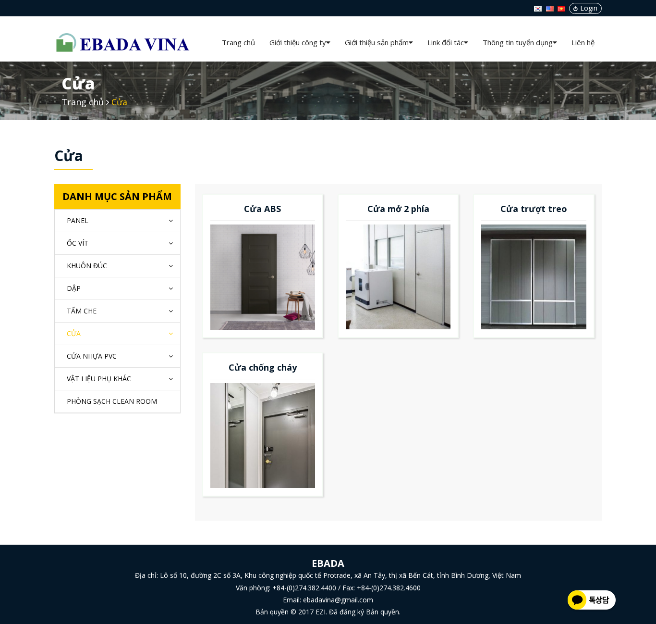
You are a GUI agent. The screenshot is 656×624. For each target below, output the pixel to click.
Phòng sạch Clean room (112, 401)
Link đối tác (445, 42)
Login (588, 7)
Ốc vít (77, 243)
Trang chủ (238, 42)
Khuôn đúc (87, 265)
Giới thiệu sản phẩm (377, 42)
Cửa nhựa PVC (92, 356)
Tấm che (82, 310)
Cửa (74, 333)
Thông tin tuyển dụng (518, 42)
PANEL (77, 220)
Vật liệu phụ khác (99, 378)
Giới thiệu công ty (297, 42)
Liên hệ (583, 42)
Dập (74, 288)
